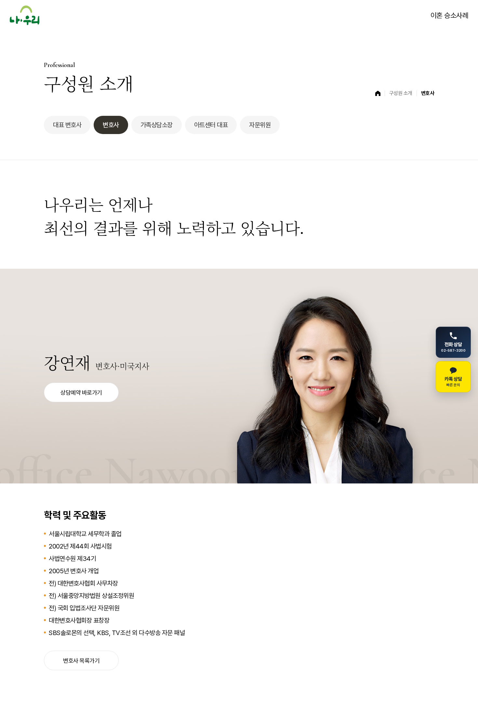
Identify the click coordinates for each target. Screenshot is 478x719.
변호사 (111, 125)
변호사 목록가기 (81, 660)
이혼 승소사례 (450, 15)
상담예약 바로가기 (81, 392)
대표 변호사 (67, 125)
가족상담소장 (156, 125)
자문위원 (260, 125)
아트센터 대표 (211, 125)
